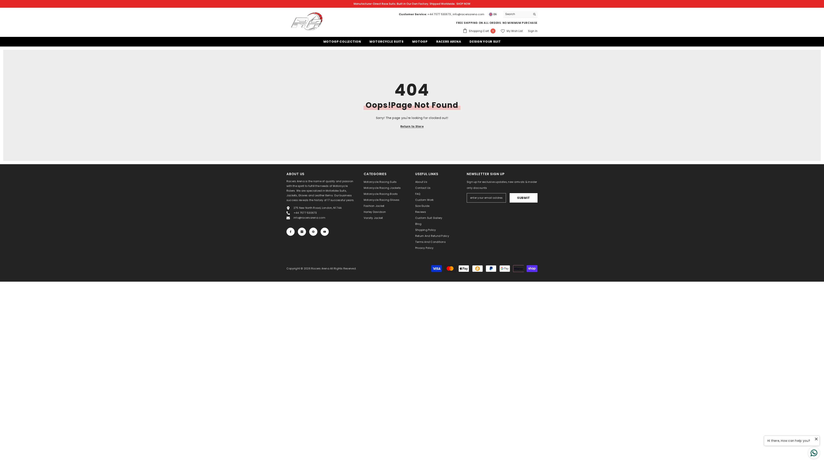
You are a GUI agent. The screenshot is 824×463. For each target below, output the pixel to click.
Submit (523, 198)
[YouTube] (325, 232)
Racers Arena (320, 268)
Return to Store (412, 126)
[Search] (520, 14)
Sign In (533, 31)
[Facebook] (290, 232)
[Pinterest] (313, 232)
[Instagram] (302, 232)
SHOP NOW (463, 4)
